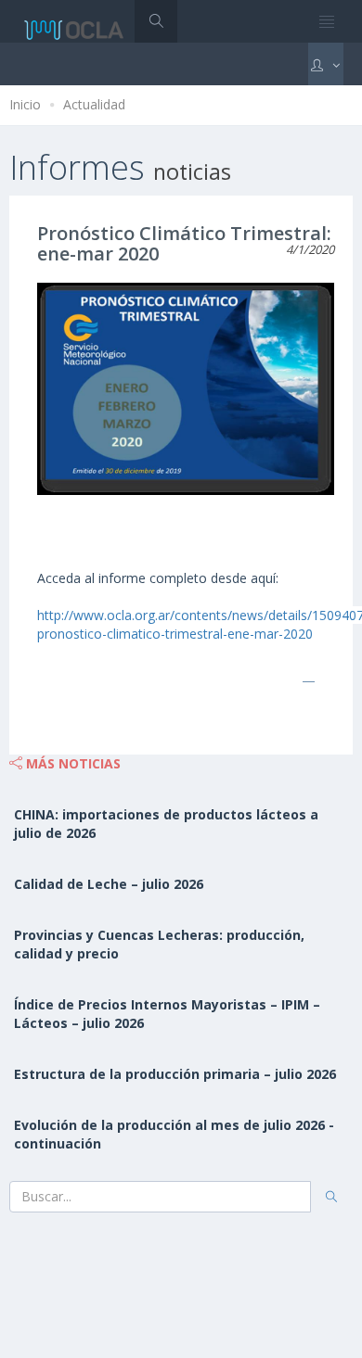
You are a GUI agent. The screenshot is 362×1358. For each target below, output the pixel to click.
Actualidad (94, 104)
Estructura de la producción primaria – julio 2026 (175, 1074)
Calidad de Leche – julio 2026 (108, 884)
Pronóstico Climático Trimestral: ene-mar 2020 (184, 243)
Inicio (25, 104)
